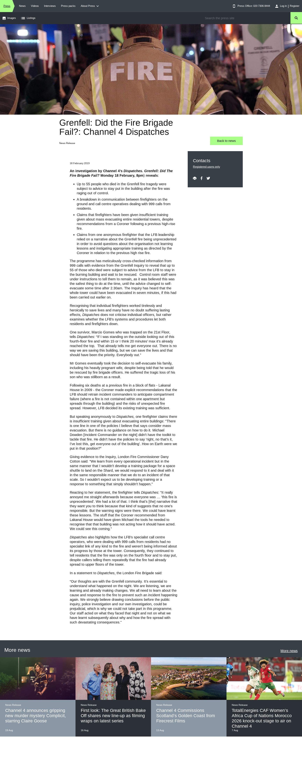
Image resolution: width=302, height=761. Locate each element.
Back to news (226, 141)
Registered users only (206, 166)
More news (289, 651)
